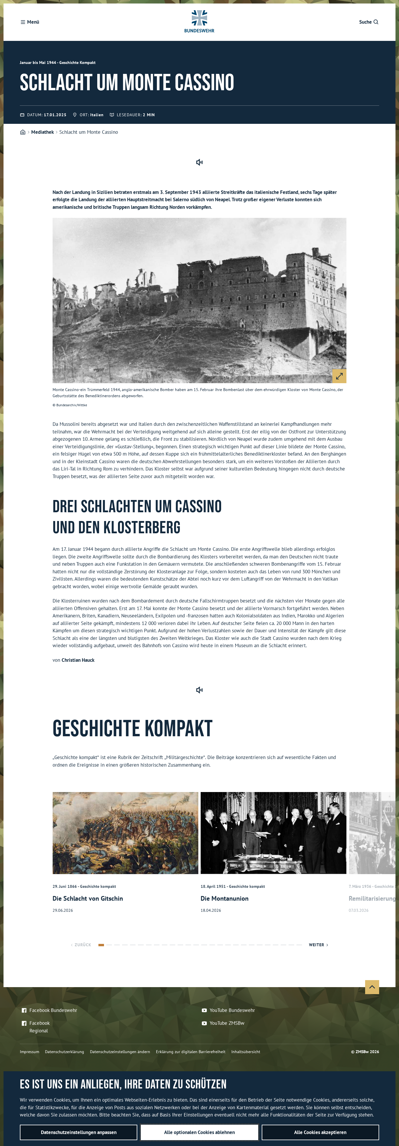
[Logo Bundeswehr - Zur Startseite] (199, 22)
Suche (365, 22)
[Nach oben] (372, 987)
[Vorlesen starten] (199, 162)
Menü (33, 22)
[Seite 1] (101, 945)
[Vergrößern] (339, 376)
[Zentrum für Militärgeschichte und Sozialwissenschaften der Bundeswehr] (23, 132)
